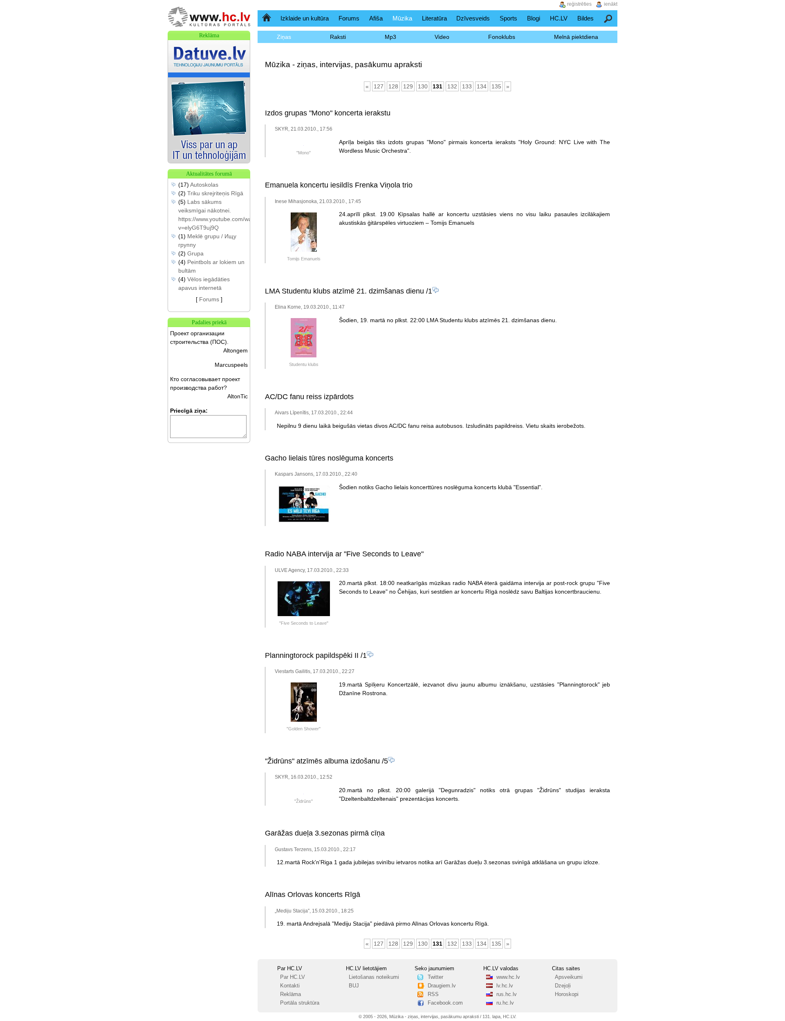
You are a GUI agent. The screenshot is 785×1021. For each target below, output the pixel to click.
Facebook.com (445, 1003)
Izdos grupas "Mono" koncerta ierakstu (327, 113)
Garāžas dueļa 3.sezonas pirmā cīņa (325, 833)
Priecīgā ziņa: (189, 410)
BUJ (354, 986)
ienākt (610, 4)
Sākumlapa (267, 18)
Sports (508, 18)
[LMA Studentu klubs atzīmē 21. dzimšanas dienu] (303, 355)
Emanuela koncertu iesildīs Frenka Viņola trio (339, 185)
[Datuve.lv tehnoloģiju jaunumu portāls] (209, 161)
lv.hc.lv (504, 986)
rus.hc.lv (506, 994)
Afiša (376, 18)
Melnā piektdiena (576, 37)
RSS (433, 994)
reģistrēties (579, 4)
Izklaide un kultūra (304, 18)
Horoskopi (567, 994)
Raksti (338, 37)
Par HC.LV (292, 977)
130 (423, 86)
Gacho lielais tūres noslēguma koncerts (329, 458)
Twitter (435, 977)
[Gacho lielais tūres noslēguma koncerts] (304, 521)
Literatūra (434, 18)
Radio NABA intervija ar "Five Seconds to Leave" (344, 554)
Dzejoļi (563, 986)
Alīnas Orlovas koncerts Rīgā (312, 894)
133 (467, 86)
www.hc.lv (508, 977)
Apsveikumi (569, 977)
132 (452, 86)
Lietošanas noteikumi (374, 977)
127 (379, 86)
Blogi (533, 18)
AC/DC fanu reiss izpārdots (309, 397)
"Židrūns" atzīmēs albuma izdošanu (322, 761)
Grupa (195, 253)
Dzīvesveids (473, 18)
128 (393, 86)
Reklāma (290, 994)
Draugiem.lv (442, 986)
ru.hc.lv (505, 1003)
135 (496, 86)
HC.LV (558, 18)
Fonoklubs (501, 37)
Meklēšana (608, 18)
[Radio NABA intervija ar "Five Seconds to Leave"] (304, 614)
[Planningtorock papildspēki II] (304, 720)
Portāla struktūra (299, 1003)
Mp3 (390, 37)
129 (408, 86)
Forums (349, 18)
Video (442, 37)
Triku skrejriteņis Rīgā (215, 193)
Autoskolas (204, 184)
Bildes (585, 18)
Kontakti (290, 986)
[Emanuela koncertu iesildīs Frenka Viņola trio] (304, 250)
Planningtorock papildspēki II (312, 655)
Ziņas (284, 37)
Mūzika (402, 18)
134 (482, 86)
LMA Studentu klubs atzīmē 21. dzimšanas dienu (344, 291)
